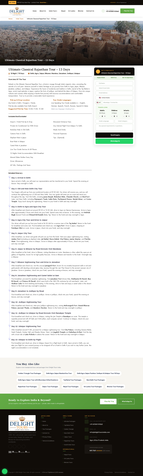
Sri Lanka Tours (69, 458)
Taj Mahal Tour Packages (72, 380)
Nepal (63, 11)
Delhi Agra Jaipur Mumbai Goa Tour (59, 373)
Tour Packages (47, 429)
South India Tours (69, 444)
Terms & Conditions (48, 441)
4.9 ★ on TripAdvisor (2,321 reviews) (52, 472)
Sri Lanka (71, 11)
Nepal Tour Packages (71, 386)
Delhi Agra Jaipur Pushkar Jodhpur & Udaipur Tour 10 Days (98, 373)
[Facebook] (130, 2)
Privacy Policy (46, 437)
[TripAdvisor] (23, 446)
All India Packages (69, 421)
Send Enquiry (115, 135)
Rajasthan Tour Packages (27, 386)
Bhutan (80, 11)
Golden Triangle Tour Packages (29, 373)
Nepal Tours (67, 454)
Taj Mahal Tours (69, 425)
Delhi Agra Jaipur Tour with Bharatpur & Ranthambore (38, 380)
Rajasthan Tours (69, 441)
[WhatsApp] (4, 471)
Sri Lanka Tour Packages (93, 386)
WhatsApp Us (115, 141)
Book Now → (44, 2)
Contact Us (90, 11)
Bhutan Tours (68, 462)
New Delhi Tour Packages (96, 380)
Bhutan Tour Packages (115, 386)
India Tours (53, 11)
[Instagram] (133, 2)
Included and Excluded (17, 116)
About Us (43, 11)
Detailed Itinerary (15, 173)
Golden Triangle (69, 429)
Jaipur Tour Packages (50, 386)
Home (35, 11)
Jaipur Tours (68, 437)
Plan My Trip (128, 11)
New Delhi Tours (69, 433)
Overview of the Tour (17, 79)
